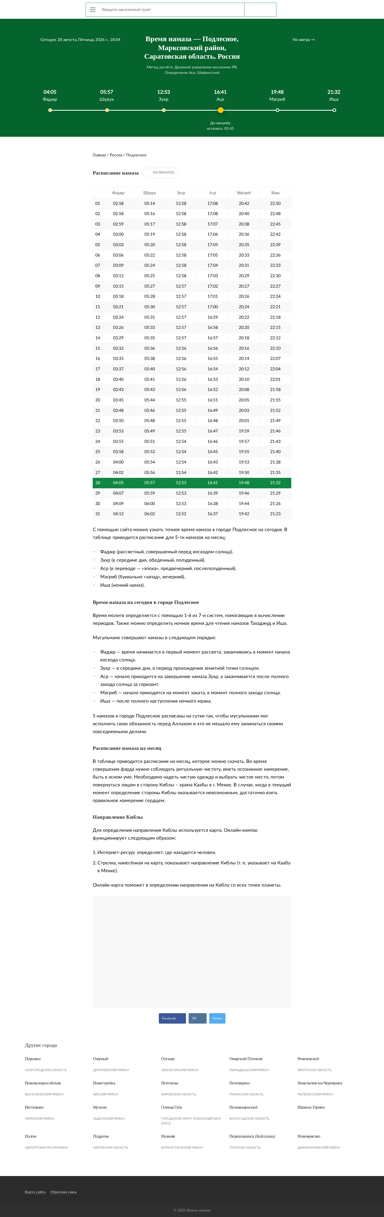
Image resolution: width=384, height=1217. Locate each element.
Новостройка (104, 1083)
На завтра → (304, 40)
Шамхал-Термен (311, 1107)
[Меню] (92, 9)
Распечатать (163, 172)
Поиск (260, 9)
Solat (48, 8)
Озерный (100, 1058)
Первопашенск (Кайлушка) (252, 1136)
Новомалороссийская (43, 1083)
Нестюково (34, 1107)
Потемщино (239, 1083)
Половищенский (243, 1107)
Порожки (33, 1058)
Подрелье (101, 1136)
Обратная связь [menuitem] (63, 1192)
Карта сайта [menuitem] (35, 1192)
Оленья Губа (171, 1107)
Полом (30, 1136)
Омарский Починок (246, 1058)
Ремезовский (308, 1058)
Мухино (100, 1107)
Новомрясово (309, 1136)
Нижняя (168, 1136)
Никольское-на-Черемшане (320, 1083)
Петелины (169, 1083)
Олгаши (168, 1058)
